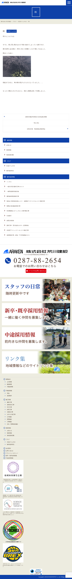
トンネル (9, 181)
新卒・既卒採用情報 (11, 455)
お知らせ (8, 145)
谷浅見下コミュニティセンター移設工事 (17, 230)
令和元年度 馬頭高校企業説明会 (36, 129)
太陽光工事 (10, 412)
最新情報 (8, 428)
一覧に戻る (36, 123)
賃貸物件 (9, 395)
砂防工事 (9, 409)
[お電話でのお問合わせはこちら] (33, 266)
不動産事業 (10, 386)
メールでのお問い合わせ (36, 271)
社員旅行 (9, 215)
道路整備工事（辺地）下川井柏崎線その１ (18, 235)
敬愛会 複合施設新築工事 (13, 206)
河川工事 (9, 407)
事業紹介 (8, 379)
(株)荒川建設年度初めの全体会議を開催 (36, 117)
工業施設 (9, 421)
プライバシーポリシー (12, 453)
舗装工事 (9, 402)
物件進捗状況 (10, 170)
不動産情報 (9, 390)
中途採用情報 (9, 458)
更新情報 (8, 150)
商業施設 (9, 419)
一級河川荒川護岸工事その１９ (15, 186)
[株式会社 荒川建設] (13, 2)
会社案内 (8, 448)
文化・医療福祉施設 (12, 424)
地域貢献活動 (10, 155)
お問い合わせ (9, 450)
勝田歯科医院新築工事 (12, 196)
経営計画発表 (10, 220)
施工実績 (8, 399)
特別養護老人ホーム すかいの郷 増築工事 (17, 211)
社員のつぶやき (10, 166)
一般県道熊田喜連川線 (12, 191)
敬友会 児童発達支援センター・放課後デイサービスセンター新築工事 (25, 201)
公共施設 (9, 416)
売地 (8, 393)
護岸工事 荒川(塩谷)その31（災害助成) (17, 225)
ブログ (8, 439)
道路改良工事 (10, 404)
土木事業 (9, 382)
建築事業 (9, 384)
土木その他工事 (11, 414)
